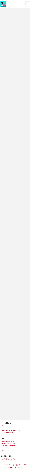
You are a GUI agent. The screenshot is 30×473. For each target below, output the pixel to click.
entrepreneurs (23, 248)
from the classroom (11, 87)
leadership (25, 87)
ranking (20, 253)
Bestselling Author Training (9, 441)
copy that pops (22, 84)
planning (8, 178)
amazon (11, 245)
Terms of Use (7, 464)
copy (10, 248)
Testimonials (5, 428)
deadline (16, 248)
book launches (4, 167)
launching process (5, 253)
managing (17, 175)
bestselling (23, 245)
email (12, 170)
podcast (14, 178)
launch (16, 250)
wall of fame (4, 259)
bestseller (22, 79)
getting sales (4, 250)
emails (17, 170)
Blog (2, 450)
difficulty (3, 407)
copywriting (16, 329)
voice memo (16, 337)
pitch (2, 178)
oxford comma (25, 175)
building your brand (5, 84)
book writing (13, 167)
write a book (17, 93)
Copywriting (7, 146)
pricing (2, 410)
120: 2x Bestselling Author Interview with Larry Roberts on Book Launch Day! (15, 213)
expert (2, 87)
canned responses (22, 167)
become (12, 326)
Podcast (3, 448)
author (16, 79)
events (22, 170)
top (20, 256)
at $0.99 (8, 404)
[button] (28, 3)
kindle (14, 407)
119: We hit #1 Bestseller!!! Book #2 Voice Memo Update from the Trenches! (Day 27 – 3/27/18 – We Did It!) (15, 294)
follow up (3, 173)
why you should (9, 93)
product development (22, 178)
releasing (10, 256)
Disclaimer (14, 464)
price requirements (23, 407)
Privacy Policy (22, 464)
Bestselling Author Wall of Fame (10, 430)
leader (19, 87)
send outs (3, 181)
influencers (4, 175)
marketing (3, 90)
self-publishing (4, 413)
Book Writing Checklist (8, 445)
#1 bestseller (4, 245)
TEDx (2, 93)
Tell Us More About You (8, 459)
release (23, 334)
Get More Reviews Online (8, 432)
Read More (7, 74)
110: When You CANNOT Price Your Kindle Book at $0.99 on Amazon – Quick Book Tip (14, 373)
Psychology (7, 55)
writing (3, 340)
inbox (23, 173)
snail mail (10, 181)
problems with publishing (12, 410)
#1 (1, 326)
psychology (25, 90)
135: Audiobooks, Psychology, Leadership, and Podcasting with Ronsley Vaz (14, 42)
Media (3, 426)
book (2, 329)
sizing (11, 413)
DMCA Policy (15, 465)
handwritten (11, 173)
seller (16, 256)
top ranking (9, 337)
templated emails (18, 181)
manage (11, 175)
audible (3, 79)
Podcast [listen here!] (10, 53)
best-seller (18, 326)
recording (3, 256)
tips (22, 413)
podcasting (18, 90)
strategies (17, 413)
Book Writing (7, 52)
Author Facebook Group (8, 443)
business (14, 84)
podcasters (10, 90)
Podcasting (22, 53)
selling (2, 337)
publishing (14, 253)
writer (24, 93)
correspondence (4, 170)
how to (17, 173)
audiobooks (9, 79)
